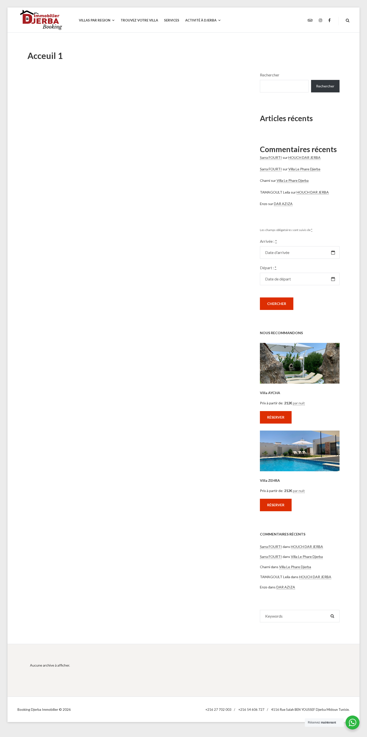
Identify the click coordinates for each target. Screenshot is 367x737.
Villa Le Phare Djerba (304, 169)
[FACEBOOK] (329, 20)
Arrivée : (268, 241)
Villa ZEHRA (270, 480)
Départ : (268, 267)
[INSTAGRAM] (320, 20)
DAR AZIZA (283, 204)
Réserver (275, 417)
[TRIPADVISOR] (310, 20)
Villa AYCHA (270, 393)
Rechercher (269, 74)
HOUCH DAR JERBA (304, 157)
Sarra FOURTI (271, 157)
